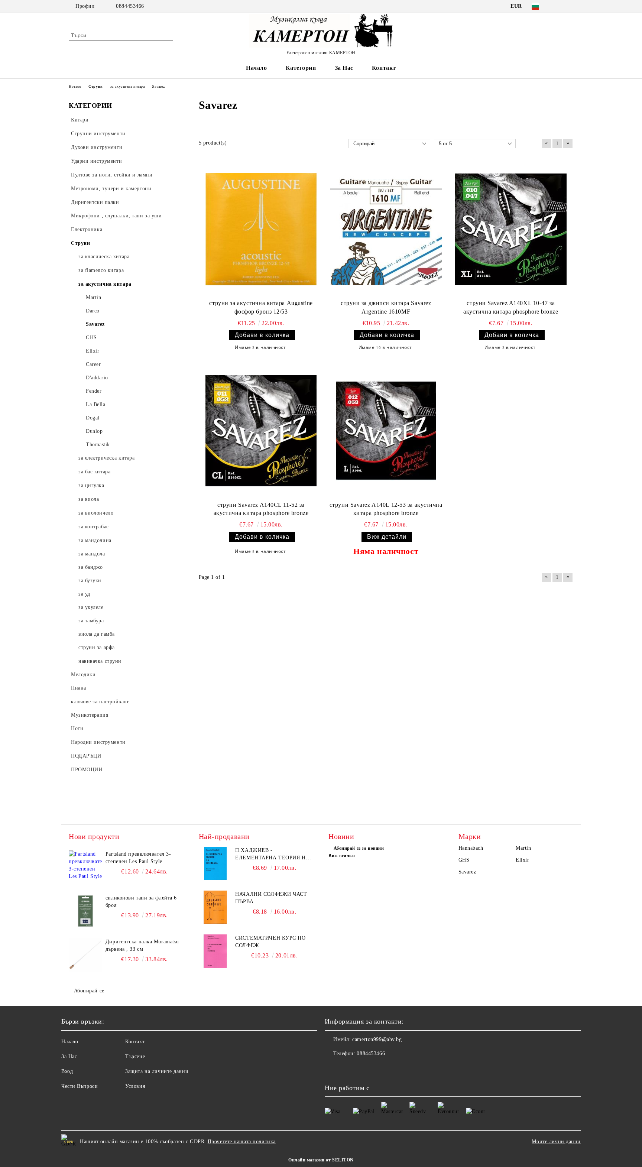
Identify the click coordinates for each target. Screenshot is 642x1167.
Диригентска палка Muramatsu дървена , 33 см (142, 945)
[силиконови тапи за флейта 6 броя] (85, 911)
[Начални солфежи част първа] (215, 907)
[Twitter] (569, 6)
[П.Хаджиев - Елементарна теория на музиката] (215, 863)
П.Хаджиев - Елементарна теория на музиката (272, 854)
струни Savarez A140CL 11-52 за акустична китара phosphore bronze (261, 509)
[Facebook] (558, 6)
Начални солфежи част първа (271, 897)
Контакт (384, 68)
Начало (256, 68)
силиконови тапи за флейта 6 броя (141, 901)
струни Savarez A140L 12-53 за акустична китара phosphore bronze (386, 509)
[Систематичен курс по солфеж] (215, 951)
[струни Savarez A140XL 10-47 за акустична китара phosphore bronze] (511, 229)
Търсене (135, 1056)
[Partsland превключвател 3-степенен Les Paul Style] (85, 867)
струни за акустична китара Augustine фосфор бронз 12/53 (260, 307)
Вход (67, 1071)
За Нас (344, 68)
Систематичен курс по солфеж (270, 941)
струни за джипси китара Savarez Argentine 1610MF (386, 307)
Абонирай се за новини (359, 848)
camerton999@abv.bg (377, 1039)
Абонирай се (89, 990)
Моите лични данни (556, 1141)
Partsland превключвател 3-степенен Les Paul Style (138, 857)
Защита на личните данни (156, 1071)
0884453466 (130, 6)
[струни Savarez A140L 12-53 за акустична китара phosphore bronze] (386, 430)
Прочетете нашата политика (242, 1141)
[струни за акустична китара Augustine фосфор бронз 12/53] (261, 229)
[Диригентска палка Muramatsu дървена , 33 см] (85, 955)
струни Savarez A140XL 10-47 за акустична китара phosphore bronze (510, 307)
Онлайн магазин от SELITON (321, 1160)
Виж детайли (386, 537)
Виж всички (341, 855)
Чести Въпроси (79, 1086)
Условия (135, 1086)
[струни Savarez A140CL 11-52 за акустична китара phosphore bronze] (261, 430)
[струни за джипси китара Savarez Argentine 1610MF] (386, 229)
